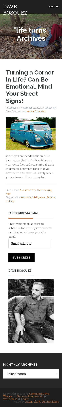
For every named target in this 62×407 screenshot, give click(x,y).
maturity (10, 201)
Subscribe (21, 257)
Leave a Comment (35, 111)
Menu (52, 6)
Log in (25, 399)
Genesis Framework (30, 396)
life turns (50, 197)
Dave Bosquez (15, 9)
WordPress (10, 399)
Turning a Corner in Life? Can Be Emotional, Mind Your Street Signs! (30, 86)
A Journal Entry (28, 190)
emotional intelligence (33, 197)
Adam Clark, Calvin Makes (42, 401)
